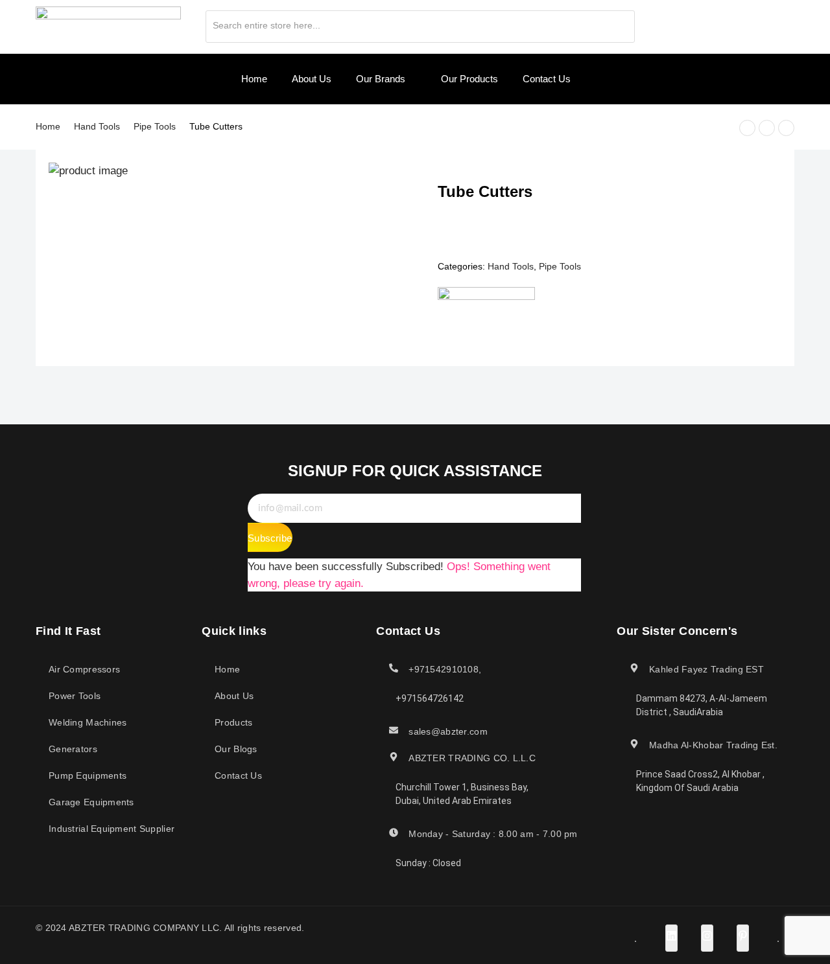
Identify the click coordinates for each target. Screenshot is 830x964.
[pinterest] (741, 23)
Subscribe (270, 538)
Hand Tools (97, 126)
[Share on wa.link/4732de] (778, 941)
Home (48, 126)
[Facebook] (673, 23)
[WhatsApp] (763, 23)
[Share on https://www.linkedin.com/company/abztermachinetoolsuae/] (671, 938)
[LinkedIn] (695, 23)
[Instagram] (718, 23)
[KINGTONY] (486, 310)
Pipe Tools (155, 126)
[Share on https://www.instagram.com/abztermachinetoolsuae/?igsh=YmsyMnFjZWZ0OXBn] (707, 938)
